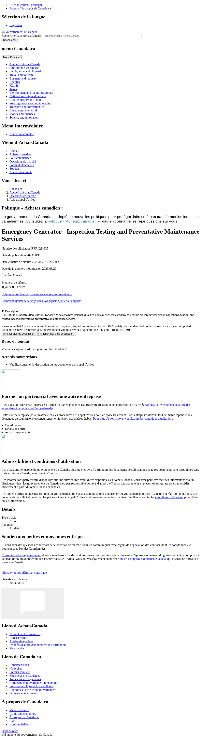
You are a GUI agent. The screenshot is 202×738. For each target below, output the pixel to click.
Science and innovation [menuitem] (23, 117)
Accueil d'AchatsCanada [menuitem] (24, 64)
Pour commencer (20, 158)
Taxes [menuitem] (13, 89)
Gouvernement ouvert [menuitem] (23, 693)
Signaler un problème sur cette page (24, 572)
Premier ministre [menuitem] (19, 672)
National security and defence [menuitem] (27, 96)
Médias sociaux (19, 710)
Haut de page (10, 731)
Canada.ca (15, 189)
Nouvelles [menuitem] (15, 668)
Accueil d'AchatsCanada (24, 192)
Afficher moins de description (57, 333)
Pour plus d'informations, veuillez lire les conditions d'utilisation (132, 418)
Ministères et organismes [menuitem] (24, 675)
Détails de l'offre (15, 428)
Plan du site (16, 648)
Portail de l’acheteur (21, 165)
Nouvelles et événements (24, 634)
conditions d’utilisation (169, 497)
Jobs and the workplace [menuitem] (24, 67)
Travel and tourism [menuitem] (21, 75)
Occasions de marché (22, 161)
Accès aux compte (20, 172)
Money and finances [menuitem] (22, 114)
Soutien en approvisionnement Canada (142, 558)
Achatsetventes (18, 637)
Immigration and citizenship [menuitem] (26, 71)
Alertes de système (21, 641)
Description (12, 311)
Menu (11, 57)
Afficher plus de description (19, 333)
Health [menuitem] (13, 85)
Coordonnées (13, 425)
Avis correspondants (17, 432)
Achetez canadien (20, 154)
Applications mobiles (22, 713)
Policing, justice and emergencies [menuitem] (30, 103)
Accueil (14, 150)
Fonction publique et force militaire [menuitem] (31, 686)
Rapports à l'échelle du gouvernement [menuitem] (32, 689)
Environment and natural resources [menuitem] (31, 92)
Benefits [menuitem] (14, 82)
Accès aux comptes (21, 134)
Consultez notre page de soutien (21, 555)
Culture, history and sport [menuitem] (25, 99)
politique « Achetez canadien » (74, 221)
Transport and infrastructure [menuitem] (26, 107)
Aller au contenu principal (25, 5)
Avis (12, 720)
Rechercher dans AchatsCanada (21, 35)
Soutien (14, 168)
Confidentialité (18, 724)
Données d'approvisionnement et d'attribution (37, 644)
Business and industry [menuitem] (23, 78)
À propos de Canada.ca (24, 717)
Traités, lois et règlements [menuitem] (25, 679)
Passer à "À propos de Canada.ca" (30, 8)
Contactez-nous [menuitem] (19, 665)
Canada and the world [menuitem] (23, 110)
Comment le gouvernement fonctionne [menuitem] (33, 682)
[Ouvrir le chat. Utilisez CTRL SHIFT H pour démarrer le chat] (33, 603)
